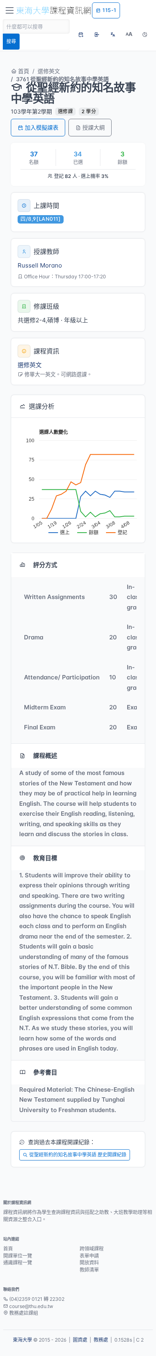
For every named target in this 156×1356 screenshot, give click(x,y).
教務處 (101, 1340)
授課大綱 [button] (93, 127)
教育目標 (45, 858)
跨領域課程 (92, 1249)
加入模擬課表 (41, 127)
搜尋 (11, 41)
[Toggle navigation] (9, 10)
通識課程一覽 (17, 1263)
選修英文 (49, 71)
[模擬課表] (81, 34)
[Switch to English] (113, 34)
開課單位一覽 (17, 1256)
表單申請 (89, 1256)
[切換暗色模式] (145, 34)
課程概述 (45, 755)
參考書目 (45, 1072)
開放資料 (89, 1263)
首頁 (22, 71)
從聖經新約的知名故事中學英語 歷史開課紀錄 (77, 1155)
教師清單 (89, 1270)
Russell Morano (40, 265)
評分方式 (45, 565)
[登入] (97, 34)
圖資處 (80, 1340)
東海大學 (22, 1340)
